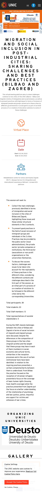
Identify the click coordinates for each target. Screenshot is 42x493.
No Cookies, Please (11, 487)
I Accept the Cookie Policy (16, 482)
